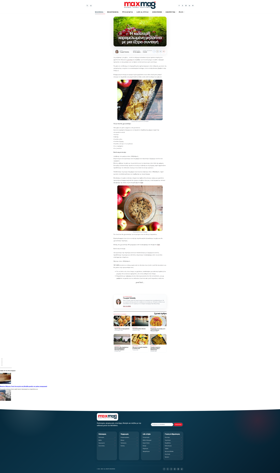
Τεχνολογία (168, 440)
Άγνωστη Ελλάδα (169, 451)
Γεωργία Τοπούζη (129, 298)
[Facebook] (179, 5)
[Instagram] (186, 5)
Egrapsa (167, 457)
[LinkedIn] (189, 5)
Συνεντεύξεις (102, 445)
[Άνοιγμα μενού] (90, 5)
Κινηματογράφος (125, 437)
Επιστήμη (167, 437)
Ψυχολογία (145, 448)
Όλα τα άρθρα (127, 306)
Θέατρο (122, 440)
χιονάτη (129, 59)
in (160, 51)
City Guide (167, 454)
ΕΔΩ (141, 182)
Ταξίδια (166, 448)
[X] (182, 5)
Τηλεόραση (123, 443)
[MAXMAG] (140, 5)
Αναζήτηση (178, 424)
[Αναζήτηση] (87, 5)
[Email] (192, 5)
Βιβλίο (100, 440)
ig (174, 469)
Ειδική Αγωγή (168, 445)
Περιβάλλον (168, 443)
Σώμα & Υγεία (146, 443)
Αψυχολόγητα (146, 451)
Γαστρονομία (140, 29)
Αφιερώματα (102, 443)
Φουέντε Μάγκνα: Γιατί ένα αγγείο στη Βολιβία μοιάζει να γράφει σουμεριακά (23, 386)
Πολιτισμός (101, 437)
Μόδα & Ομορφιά (147, 440)
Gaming (123, 445)
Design (144, 445)
